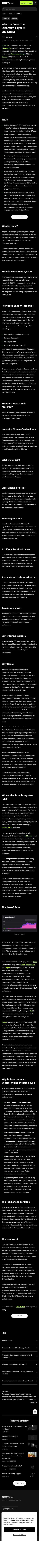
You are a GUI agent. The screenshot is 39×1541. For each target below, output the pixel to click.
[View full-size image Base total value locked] (19, 923)
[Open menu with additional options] (35, 2)
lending (4, 828)
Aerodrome (30, 965)
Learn (4, 14)
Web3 (11, 14)
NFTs (10, 828)
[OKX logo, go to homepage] (7, 3)
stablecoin (28, 836)
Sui (31, 1011)
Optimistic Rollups (17, 54)
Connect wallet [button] (26, 3)
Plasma (4, 57)
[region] (19, 1526)
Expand (32, 1402)
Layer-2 (5, 45)
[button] (3, 9)
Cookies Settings (19, 1535)
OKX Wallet (20, 1307)
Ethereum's (6, 48)
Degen (7, 968)
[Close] (35, 1515)
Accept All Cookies (19, 1529)
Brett (23, 965)
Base (35, 962)
